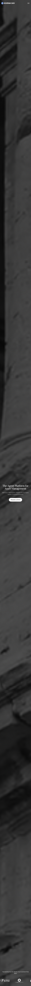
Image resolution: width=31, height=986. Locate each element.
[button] (28, 3)
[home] (8, 3)
